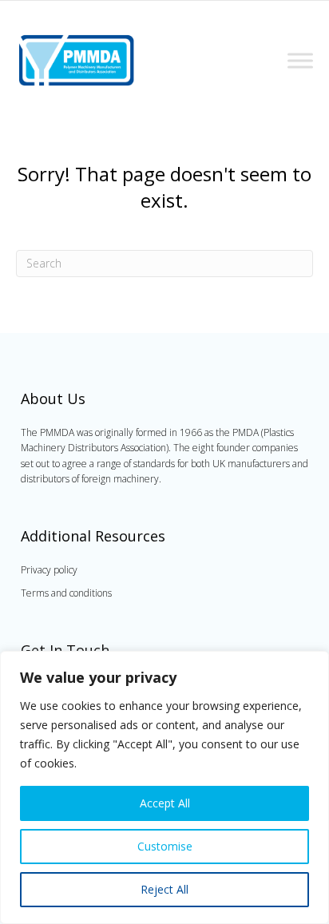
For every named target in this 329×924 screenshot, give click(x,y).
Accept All (165, 803)
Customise (164, 846)
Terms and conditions (66, 593)
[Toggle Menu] (300, 60)
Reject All (164, 889)
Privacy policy (49, 570)
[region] (164, 787)
